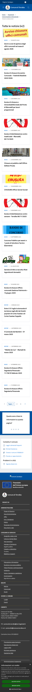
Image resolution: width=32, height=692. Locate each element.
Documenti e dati (9, 528)
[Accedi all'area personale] (25, 2)
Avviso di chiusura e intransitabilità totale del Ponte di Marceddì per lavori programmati (15, 106)
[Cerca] (28, 7)
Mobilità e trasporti (9, 554)
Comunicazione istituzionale (10, 17)
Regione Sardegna (8, 2)
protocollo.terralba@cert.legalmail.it (15, 624)
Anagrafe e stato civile (10, 536)
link (7, 678)
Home (3, 15)
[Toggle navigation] (3, 7)
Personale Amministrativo (11, 525)
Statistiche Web (8, 653)
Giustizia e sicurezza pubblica (12, 565)
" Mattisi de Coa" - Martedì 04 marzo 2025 (15, 351)
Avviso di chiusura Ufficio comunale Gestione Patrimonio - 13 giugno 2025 (16, 290)
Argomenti (11, 15)
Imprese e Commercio (10, 544)
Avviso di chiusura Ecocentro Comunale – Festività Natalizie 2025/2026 (15, 75)
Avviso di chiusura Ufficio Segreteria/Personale (13, 389)
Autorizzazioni (8, 576)
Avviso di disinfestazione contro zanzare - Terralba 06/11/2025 (15, 215)
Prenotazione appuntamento (12, 642)
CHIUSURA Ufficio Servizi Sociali (16, 189)
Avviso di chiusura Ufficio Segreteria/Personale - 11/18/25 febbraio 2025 (13, 370)
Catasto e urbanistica (10, 549)
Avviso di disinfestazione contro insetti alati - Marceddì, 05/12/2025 (15, 136)
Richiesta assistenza (10, 650)
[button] (16, 689)
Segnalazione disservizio (11, 645)
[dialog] (16, 677)
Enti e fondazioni (9, 519)
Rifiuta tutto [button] (16, 685)
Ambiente (7, 570)
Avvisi (6, 40)
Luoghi (6, 599)
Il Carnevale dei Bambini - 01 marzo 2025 (14, 333)
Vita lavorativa (8, 542)
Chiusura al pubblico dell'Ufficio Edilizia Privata (15, 164)
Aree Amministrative (10, 514)
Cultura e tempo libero (10, 539)
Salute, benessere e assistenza (13, 573)
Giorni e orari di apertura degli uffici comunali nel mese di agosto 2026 (15, 46)
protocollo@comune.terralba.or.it (16, 628)
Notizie (6, 305)
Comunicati (7, 589)
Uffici (5, 517)
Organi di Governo (9, 511)
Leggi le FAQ (7, 648)
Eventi (6, 602)
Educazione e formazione (11, 562)
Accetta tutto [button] (16, 681)
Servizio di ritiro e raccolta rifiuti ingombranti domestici (15, 271)
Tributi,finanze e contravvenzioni (13, 568)
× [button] (30, 664)
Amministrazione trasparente (12, 661)
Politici (6, 522)
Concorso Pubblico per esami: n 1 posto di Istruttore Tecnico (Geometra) (15, 243)
